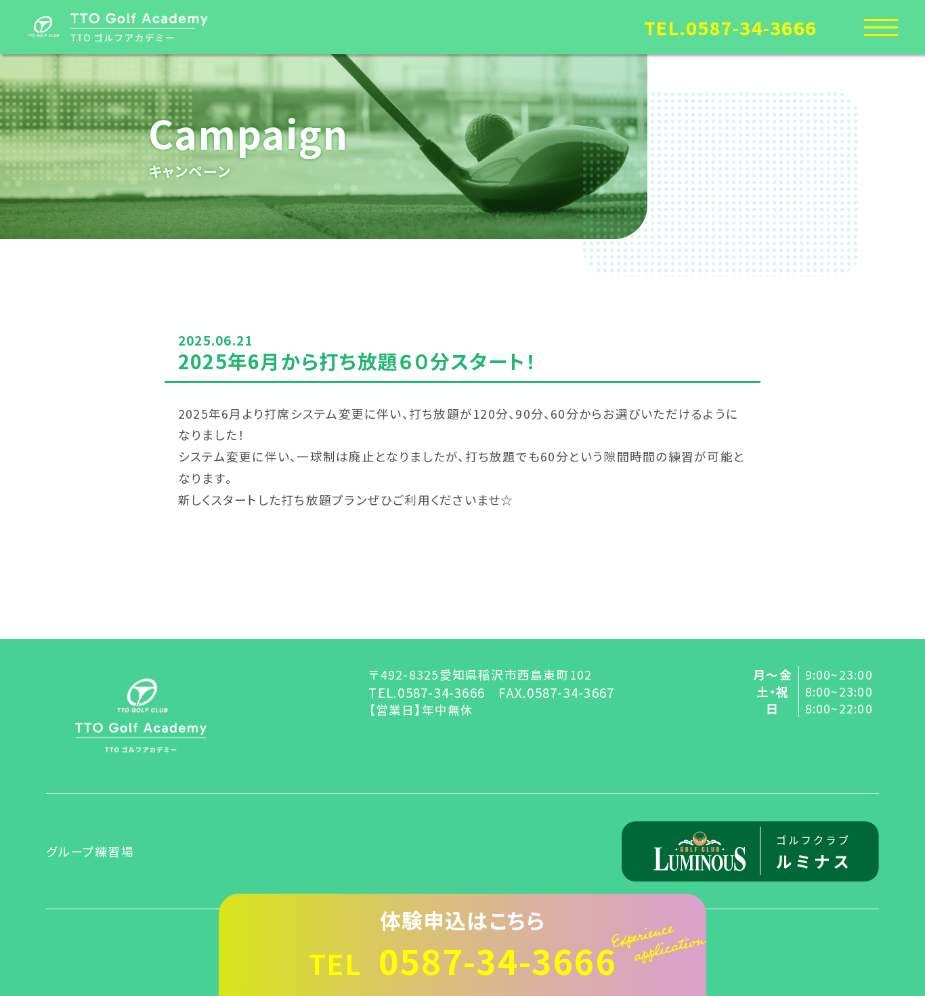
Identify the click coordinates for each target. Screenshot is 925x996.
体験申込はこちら (462, 945)
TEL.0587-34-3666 (730, 27)
